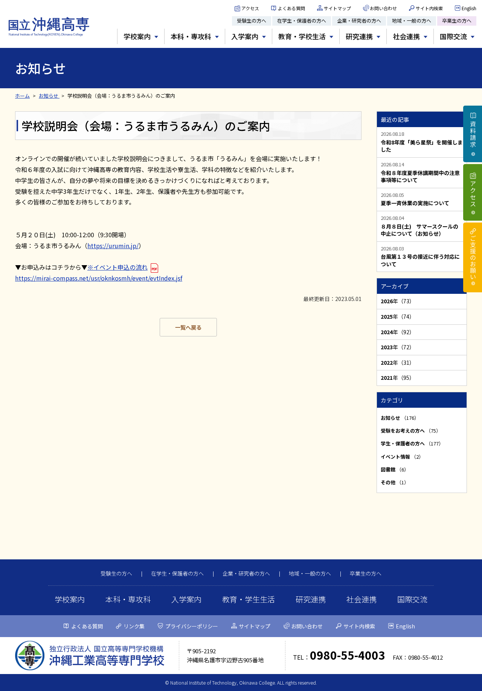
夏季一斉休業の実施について (415, 203)
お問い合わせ (383, 8)
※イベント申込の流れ (117, 267)
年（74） (398, 316)
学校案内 (70, 599)
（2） (402, 456)
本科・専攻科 (128, 599)
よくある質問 (291, 8)
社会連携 (361, 599)
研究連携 (311, 599)
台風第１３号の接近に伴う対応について (420, 260)
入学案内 (186, 599)
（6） (395, 469)
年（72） (398, 347)
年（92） (398, 332)
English (469, 8)
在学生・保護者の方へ (301, 20)
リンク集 (134, 626)
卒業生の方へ (456, 20)
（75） (411, 430)
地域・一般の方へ (411, 20)
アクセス (250, 8)
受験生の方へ (251, 20)
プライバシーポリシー (191, 626)
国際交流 (412, 599)
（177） (412, 443)
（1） (395, 482)
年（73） (398, 301)
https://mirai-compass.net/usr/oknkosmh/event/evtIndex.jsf (98, 278)
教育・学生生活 (248, 599)
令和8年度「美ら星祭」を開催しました (422, 146)
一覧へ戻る (188, 327)
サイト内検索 (429, 8)
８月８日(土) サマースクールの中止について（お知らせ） (419, 230)
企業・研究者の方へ (359, 20)
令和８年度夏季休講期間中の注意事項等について (420, 176)
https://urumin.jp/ (113, 245)
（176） (400, 417)
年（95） (398, 377)
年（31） (398, 362)
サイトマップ (337, 8)
